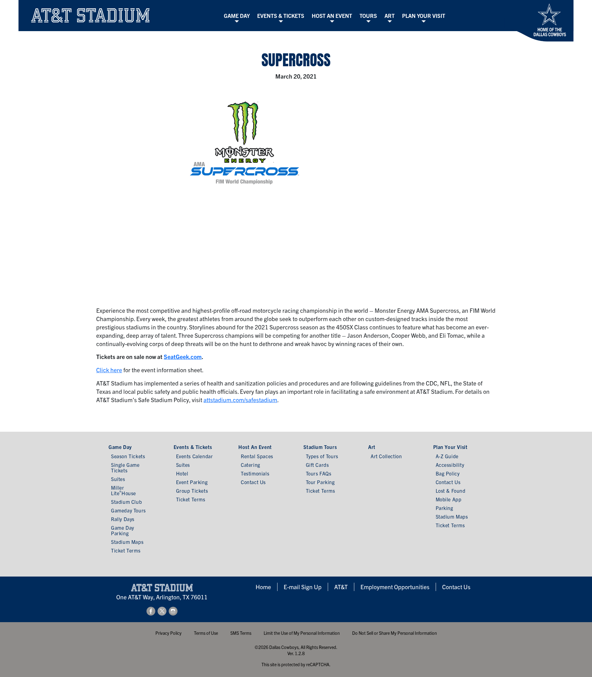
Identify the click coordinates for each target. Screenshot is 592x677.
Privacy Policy (168, 633)
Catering (250, 465)
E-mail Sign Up (303, 586)
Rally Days (122, 519)
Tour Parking (320, 482)
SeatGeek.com (183, 356)
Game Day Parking (122, 530)
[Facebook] (151, 610)
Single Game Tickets (125, 467)
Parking (444, 508)
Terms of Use (206, 633)
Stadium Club (126, 502)
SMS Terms (240, 633)
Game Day (237, 15)
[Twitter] (162, 610)
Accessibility (450, 465)
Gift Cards (317, 465)
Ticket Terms (125, 550)
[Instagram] (173, 610)
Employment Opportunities (395, 586)
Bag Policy (448, 473)
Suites (118, 479)
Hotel (182, 473)
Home (263, 586)
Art (389, 15)
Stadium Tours (320, 447)
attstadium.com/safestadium (240, 399)
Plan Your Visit (423, 15)
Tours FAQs (318, 473)
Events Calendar (194, 456)
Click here (109, 369)
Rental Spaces (257, 456)
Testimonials (255, 473)
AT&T (341, 586)
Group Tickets (192, 490)
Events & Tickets (280, 15)
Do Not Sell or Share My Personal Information (394, 633)
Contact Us (253, 482)
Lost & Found (451, 490)
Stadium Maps (127, 542)
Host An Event (332, 15)
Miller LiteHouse (123, 490)
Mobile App (449, 499)
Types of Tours (322, 456)
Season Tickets (128, 456)
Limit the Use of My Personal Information (302, 633)
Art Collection (386, 456)
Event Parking (192, 482)
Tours (368, 15)
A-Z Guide (447, 456)
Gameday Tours (128, 510)
